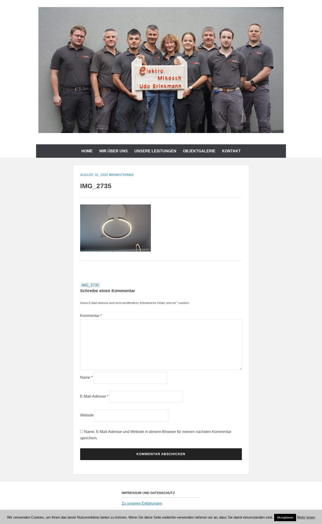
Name (86, 377)
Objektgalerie (199, 151)
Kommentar (91, 316)
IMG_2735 (90, 285)
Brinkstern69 (121, 175)
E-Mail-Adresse (94, 396)
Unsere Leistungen (155, 151)
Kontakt (231, 151)
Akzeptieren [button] (285, 517)
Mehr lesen (306, 517)
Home (87, 151)
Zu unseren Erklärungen (142, 503)
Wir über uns (113, 151)
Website (87, 415)
